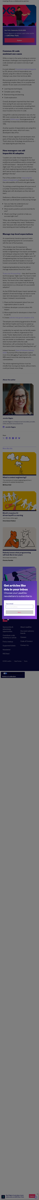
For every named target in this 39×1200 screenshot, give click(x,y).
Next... (19, 612)
